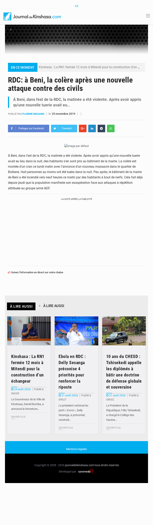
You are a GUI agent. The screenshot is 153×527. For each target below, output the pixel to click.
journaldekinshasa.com (79, 465)
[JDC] (32, 16)
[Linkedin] (92, 128)
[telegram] (101, 128)
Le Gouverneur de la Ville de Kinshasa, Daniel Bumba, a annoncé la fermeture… (28, 404)
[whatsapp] (111, 128)
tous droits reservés (107, 465)
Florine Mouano (34, 113)
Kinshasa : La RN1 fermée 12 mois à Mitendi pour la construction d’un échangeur (95, 67)
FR (76, 6)
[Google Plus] (82, 128)
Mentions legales (76, 449)
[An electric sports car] (29, 331)
